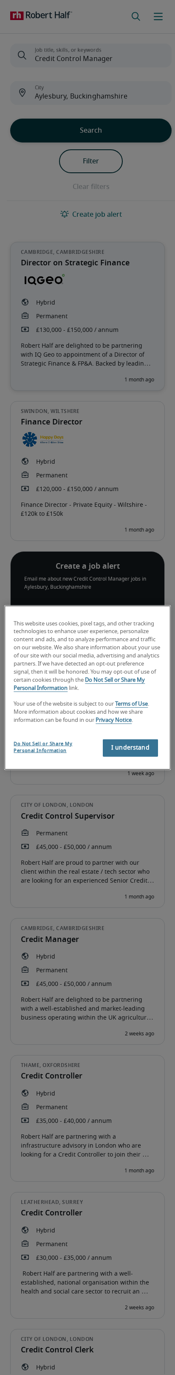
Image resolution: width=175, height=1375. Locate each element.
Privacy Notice (114, 720)
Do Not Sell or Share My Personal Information (43, 747)
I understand (130, 748)
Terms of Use (131, 704)
